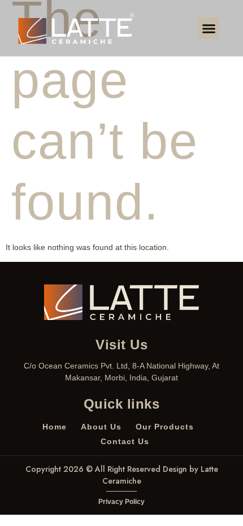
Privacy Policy (121, 502)
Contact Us (125, 441)
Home (54, 426)
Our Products (165, 426)
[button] (209, 28)
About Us (101, 426)
